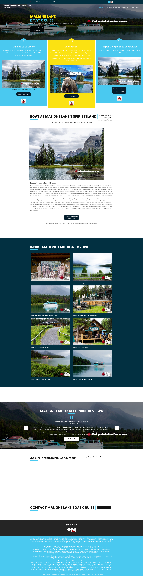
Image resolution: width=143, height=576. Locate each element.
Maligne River (87, 565)
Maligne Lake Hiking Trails (55, 560)
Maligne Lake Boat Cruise (38, 2)
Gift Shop (43, 560)
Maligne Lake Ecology (78, 547)
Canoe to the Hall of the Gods (101, 573)
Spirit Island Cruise (56, 2)
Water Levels (103, 575)
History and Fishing (66, 549)
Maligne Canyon (45, 565)
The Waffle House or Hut (93, 558)
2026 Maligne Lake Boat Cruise (87, 567)
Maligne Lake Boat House (101, 557)
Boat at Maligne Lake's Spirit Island (18, 6)
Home (101, 7)
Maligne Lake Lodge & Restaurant (84, 549)
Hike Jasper (135, 7)
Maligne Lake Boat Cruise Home (99, 550)
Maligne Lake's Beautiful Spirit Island (79, 575)
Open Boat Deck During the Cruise (66, 573)
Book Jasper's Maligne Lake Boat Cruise (119, 90)
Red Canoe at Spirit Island (39, 575)
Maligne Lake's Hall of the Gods (81, 571)
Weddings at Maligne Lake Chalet (59, 557)
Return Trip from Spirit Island (102, 571)
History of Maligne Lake (38, 547)
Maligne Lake (51, 547)
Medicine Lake (42, 550)
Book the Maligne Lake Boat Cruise (117, 7)
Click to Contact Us (104, 516)
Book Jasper (71, 96)
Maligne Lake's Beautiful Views (75, 560)
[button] (26, 431)
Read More (71, 448)
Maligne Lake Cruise (23, 94)
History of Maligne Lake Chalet (82, 557)
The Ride (33, 573)
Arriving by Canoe (84, 573)
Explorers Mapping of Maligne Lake (97, 560)
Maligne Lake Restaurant (60, 558)
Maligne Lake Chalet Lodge (42, 558)
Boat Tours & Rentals (76, 558)
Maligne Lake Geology (51, 549)
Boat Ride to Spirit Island (46, 573)
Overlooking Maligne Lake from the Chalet (60, 562)
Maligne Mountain (76, 565)
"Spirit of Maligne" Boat (94, 547)
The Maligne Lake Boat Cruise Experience (74, 550)
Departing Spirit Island (62, 571)
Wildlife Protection (102, 549)
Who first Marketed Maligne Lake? (86, 562)
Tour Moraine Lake (54, 550)
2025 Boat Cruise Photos (68, 567)
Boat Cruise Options (63, 547)
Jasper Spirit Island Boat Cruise (71, 552)
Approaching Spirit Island (57, 575)
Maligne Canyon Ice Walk (60, 565)
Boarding (95, 575)
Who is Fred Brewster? (40, 557)
